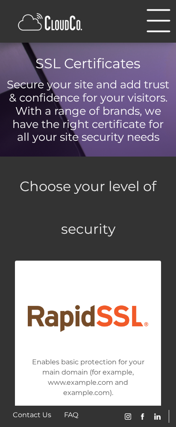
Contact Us (32, 415)
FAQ (71, 415)
